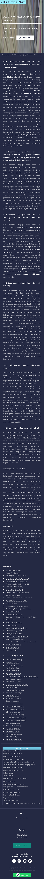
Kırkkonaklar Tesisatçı (13, 726)
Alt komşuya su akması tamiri (16, 576)
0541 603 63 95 (22, 834)
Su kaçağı (16, 301)
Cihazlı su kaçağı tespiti (14, 631)
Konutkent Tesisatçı (13, 728)
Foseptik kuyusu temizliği (13, 411)
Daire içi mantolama (13, 595)
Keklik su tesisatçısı (12, 668)
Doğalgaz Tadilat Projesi (14, 614)
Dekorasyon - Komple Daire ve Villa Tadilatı (21, 617)
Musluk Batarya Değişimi (14, 589)
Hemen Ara (26, 38)
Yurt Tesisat (5, 55)
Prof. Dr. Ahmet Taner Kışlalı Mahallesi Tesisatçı (22, 676)
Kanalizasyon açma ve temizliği (15, 408)
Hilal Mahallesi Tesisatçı (14, 739)
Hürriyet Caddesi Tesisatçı (15, 690)
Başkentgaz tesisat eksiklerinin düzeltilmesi (18, 414)
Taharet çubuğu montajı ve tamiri (17, 584)
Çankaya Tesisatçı (12, 687)
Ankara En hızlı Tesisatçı (14, 665)
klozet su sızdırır (33, 301)
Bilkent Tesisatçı (11, 737)
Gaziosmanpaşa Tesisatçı (14, 704)
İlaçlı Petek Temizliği (13, 611)
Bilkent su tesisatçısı (13, 731)
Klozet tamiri (10, 620)
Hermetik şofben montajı (14, 587)
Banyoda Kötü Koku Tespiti (15, 639)
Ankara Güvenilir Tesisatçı (15, 709)
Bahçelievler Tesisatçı (13, 682)
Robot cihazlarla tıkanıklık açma (17, 628)
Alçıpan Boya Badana (13, 570)
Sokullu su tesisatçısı (13, 723)
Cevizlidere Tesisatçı (13, 671)
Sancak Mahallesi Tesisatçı (15, 715)
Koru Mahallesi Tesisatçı (14, 734)
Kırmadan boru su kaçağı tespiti (17, 606)
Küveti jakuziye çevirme (14, 634)
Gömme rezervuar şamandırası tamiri (19, 598)
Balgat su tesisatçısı (13, 701)
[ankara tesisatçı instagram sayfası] (19, 861)
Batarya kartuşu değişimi (31, 419)
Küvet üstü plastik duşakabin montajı (18, 609)
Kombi (21, 296)
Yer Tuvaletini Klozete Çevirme (16, 581)
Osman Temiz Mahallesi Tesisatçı (17, 684)
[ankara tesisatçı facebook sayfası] (14, 861)
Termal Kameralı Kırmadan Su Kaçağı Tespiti (21, 642)
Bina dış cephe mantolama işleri (17, 636)
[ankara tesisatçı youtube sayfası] (25, 861)
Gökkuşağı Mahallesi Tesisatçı (16, 720)
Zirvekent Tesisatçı (12, 662)
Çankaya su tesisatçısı (13, 679)
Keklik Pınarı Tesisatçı (13, 698)
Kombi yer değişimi (12, 647)
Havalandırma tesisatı (13, 644)
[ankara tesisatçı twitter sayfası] (30, 861)
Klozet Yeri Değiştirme (13, 573)
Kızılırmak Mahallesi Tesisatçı (16, 718)
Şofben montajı (11, 625)
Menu (40, 2)
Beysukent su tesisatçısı (14, 693)
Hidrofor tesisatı (11, 650)
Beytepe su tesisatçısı (13, 673)
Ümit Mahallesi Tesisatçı (14, 660)
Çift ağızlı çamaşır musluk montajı (17, 578)
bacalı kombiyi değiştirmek (29, 299)
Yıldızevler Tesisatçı (12, 695)
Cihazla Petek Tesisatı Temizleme (17, 592)
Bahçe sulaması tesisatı (14, 623)
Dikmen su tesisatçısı (13, 712)
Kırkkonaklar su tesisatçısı (15, 706)
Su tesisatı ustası (11, 603)
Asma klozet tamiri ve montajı (16, 600)
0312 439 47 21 (22, 837)
